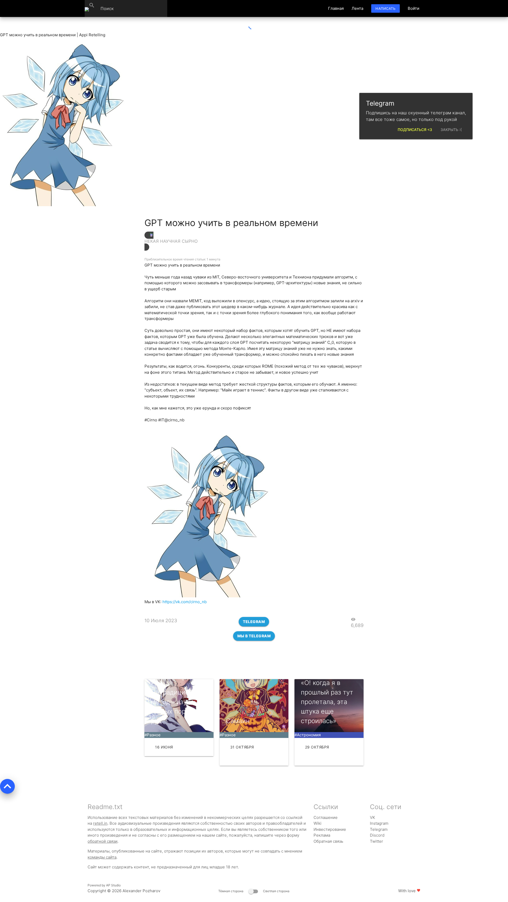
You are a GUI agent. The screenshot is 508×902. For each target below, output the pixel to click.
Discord (377, 835)
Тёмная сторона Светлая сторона (253, 891)
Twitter (376, 841)
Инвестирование (330, 829)
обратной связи (102, 841)
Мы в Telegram (254, 636)
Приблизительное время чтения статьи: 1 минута (182, 259)
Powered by (104, 885)
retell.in (100, 823)
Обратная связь (328, 841)
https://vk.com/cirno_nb (184, 601)
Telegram (254, 621)
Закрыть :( (451, 129)
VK (372, 817)
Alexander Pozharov (141, 890)
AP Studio (113, 885)
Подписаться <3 (415, 129)
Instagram (379, 823)
